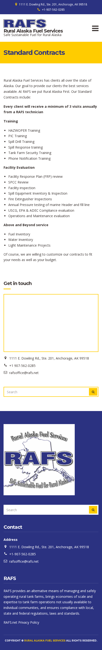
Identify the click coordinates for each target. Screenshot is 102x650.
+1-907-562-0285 (53, 10)
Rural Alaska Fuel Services (33, 31)
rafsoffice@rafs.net (24, 561)
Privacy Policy (28, 622)
